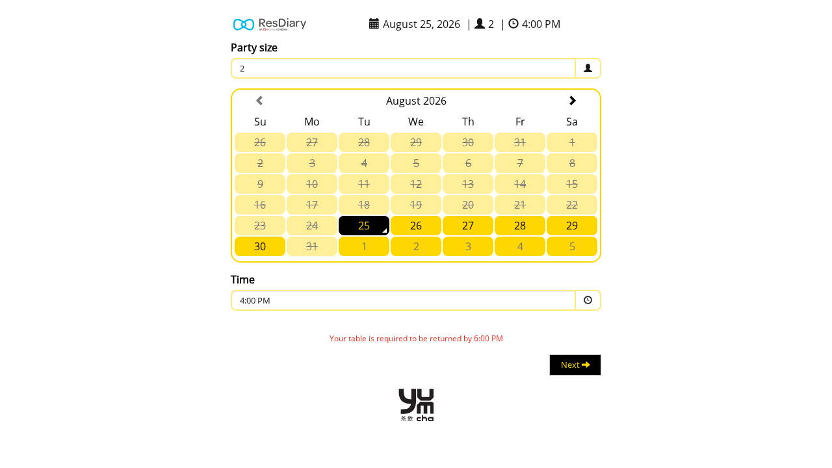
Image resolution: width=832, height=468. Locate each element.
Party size (254, 47)
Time (243, 279)
